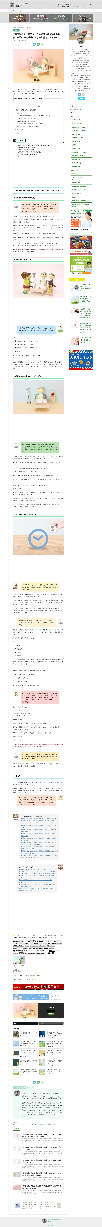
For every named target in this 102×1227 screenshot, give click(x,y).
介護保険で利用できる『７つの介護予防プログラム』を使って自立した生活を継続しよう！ (85, 328)
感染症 (30, 948)
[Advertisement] (38, 172)
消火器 (35, 1124)
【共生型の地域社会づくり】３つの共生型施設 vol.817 (28, 1032)
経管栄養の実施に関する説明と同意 (26, 110)
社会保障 (46, 948)
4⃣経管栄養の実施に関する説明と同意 (28, 126)
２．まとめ (20, 130)
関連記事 (18, 134)
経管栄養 (30, 950)
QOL (16, 941)
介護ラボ (19, 6)
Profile (52, 4)
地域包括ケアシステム (17, 948)
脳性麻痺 (37, 950)
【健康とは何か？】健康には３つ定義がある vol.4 (32, 869)
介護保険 (15, 946)
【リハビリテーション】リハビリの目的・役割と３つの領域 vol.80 (37, 873)
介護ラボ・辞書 (69, 4)
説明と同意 (45, 1124)
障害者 (22, 953)
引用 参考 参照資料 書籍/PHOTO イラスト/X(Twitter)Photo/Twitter (74, 6)
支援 (34, 948)
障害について (15, 953)
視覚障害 (46, 950)
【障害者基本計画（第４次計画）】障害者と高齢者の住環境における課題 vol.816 (55, 1033)
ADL (14, 941)
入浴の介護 (43, 946)
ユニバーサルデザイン (36, 943)
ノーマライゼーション (57, 941)
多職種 (24, 948)
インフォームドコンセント (23, 1124)
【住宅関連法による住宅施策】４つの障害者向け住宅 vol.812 (55, 1051)
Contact (78, 4)
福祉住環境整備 (18, 951)
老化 (33, 950)
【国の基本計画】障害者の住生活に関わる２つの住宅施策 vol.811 (28, 1061)
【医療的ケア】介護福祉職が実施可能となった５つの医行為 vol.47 (39, 818)
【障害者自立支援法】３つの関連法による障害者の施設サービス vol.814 (55, 1042)
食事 (45, 953)
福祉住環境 (51, 948)
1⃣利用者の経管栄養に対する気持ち (27, 118)
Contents (19, 113)
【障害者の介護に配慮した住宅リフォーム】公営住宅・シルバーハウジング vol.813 (28, 1052)
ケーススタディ (30, 941)
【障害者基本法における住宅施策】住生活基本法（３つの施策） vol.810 (55, 1061)
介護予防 (59, 943)
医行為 (49, 946)
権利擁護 (41, 948)
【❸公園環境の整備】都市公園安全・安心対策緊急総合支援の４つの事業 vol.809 (28, 1071)
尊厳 (27, 948)
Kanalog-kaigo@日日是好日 (54, 1219)
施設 (37, 948)
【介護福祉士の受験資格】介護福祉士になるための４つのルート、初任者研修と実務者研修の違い (85, 313)
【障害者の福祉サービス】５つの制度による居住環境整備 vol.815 (28, 1042)
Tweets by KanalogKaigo (77, 109)
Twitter (81, 98)
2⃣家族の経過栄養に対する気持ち (27, 121)
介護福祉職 (27, 946)
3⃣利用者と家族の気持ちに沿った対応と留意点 (31, 123)
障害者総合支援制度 (30, 953)
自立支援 (42, 951)
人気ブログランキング (18, 965)
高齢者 (50, 953)
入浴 (39, 946)
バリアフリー (17, 943)
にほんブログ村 (17, 971)
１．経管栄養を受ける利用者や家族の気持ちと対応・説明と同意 (34, 115)
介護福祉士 (21, 946)
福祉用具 (26, 951)
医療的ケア (16, 1122)
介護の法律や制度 (46, 943)
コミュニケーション (44, 941)
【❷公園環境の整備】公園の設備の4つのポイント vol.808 (55, 1070)
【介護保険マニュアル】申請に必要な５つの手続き (85, 340)
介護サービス (54, 943)
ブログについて (26, 943)
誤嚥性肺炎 (58, 950)
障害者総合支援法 (40, 953)
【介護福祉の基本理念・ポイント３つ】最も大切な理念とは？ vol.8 (37, 871)
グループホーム (21, 941)
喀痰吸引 (53, 946)
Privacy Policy (87, 4)
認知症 (52, 951)
